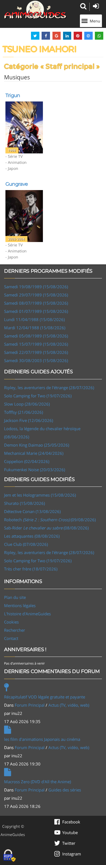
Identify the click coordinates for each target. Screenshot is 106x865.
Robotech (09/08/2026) (50, 519)
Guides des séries (64, 790)
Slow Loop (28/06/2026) (27, 404)
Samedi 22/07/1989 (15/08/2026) (36, 352)
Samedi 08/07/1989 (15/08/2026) (36, 303)
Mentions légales (20, 605)
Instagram (71, 854)
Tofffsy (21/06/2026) (23, 412)
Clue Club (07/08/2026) (26, 544)
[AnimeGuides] (35, 10)
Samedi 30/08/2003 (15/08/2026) (36, 360)
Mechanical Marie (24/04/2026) (33, 453)
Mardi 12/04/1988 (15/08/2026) (34, 327)
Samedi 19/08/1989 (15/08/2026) (36, 286)
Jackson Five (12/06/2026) (28, 420)
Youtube (70, 832)
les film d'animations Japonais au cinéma (42, 739)
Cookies (11, 622)
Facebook (71, 822)
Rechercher (14, 630)
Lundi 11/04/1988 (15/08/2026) (34, 319)
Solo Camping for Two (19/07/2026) (37, 395)
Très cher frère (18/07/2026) (30, 569)
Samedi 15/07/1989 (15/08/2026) (36, 344)
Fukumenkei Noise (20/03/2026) (34, 469)
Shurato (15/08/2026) (24, 503)
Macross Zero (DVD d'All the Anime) (37, 781)
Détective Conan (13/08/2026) (32, 511)
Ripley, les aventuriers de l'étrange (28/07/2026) (49, 387)
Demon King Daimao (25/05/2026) (36, 445)
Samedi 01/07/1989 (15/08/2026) (36, 311)
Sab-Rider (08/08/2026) (46, 528)
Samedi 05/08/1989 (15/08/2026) (36, 336)
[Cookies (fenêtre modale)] (9, 855)
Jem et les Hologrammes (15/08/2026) (40, 495)
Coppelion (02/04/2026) (26, 461)
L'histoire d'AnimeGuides (27, 613)
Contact (11, 638)
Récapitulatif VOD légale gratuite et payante (44, 697)
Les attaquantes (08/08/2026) (32, 536)
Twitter (68, 843)
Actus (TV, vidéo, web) (68, 705)
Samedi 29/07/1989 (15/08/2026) (36, 295)
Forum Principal (30, 705)
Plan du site (15, 597)
